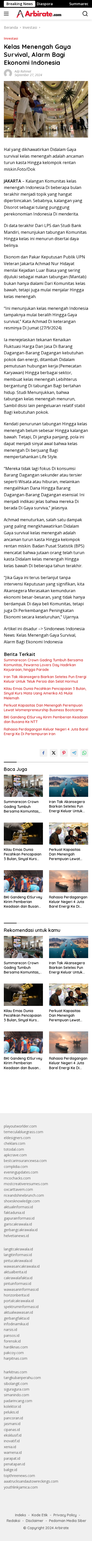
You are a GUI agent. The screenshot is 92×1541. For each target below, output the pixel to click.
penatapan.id (14, 1464)
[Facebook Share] (43, 753)
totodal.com (14, 1149)
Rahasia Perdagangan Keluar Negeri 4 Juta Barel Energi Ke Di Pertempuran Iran (46, 731)
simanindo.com (16, 1394)
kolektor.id (12, 1406)
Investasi (11, 38)
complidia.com (16, 1166)
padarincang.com (18, 1400)
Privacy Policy (65, 1515)
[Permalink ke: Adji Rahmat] (8, 72)
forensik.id (12, 1341)
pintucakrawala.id (18, 1260)
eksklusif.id (12, 1435)
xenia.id (10, 1446)
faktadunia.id (14, 1212)
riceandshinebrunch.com (24, 1195)
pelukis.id (11, 1412)
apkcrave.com (15, 1154)
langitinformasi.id (18, 1254)
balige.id (10, 1469)
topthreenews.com (19, 1475)
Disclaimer (34, 1520)
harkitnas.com (15, 1371)
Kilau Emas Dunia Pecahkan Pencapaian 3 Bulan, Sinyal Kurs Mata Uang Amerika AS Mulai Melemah (45, 693)
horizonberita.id (16, 1295)
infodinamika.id (16, 1323)
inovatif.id (12, 1440)
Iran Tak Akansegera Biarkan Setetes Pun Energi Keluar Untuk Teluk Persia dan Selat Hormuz (45, 679)
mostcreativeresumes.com (26, 1183)
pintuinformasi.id (17, 1283)
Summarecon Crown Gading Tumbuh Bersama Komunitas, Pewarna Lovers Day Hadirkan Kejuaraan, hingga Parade (43, 665)
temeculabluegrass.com (23, 1131)
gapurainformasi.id (19, 1218)
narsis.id (10, 1329)
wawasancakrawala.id (22, 1266)
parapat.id (12, 1458)
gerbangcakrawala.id (21, 1229)
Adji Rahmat (23, 71)
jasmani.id (12, 1423)
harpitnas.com (15, 1358)
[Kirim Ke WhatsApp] (84, 753)
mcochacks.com (17, 1178)
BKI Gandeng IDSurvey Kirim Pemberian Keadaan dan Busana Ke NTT (46, 719)
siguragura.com (16, 1389)
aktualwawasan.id (18, 1312)
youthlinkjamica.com (21, 1487)
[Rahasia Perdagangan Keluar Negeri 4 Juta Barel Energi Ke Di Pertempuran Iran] (68, 881)
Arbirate (62, 1528)
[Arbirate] (38, 13)
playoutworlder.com (20, 1126)
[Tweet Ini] (53, 753)
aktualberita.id (15, 1271)
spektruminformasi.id (21, 1306)
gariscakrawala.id (18, 1224)
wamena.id (13, 1452)
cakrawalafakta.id (18, 1277)
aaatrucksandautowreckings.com (31, 1481)
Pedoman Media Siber (67, 1520)
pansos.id (11, 1335)
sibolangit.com (16, 1383)
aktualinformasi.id (18, 1206)
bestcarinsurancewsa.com (25, 1160)
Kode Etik (40, 1515)
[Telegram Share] (74, 753)
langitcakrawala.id (18, 1249)
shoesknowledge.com (22, 1200)
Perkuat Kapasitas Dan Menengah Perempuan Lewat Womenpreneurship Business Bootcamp (43, 707)
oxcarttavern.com (18, 1189)
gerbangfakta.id (16, 1318)
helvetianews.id (16, 1235)
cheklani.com (14, 1143)
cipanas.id (12, 1429)
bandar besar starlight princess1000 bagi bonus (43, 1097)
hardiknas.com (16, 1347)
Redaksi (13, 1520)
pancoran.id (13, 1418)
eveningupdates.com (21, 1172)
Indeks (20, 1515)
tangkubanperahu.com (22, 1377)
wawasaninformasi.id (21, 1289)
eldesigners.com (17, 1137)
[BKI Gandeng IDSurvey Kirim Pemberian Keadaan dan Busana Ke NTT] (23, 881)
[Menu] (7, 13)
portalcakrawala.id (19, 1300)
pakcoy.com (14, 1352)
